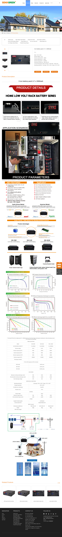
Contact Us (3, 518)
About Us (3, 517)
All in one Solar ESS (33, 41)
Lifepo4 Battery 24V (43, 41)
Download (55, 71)
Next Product (46, 71)
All (4, 39)
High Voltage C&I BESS (41, 39)
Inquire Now (38, 71)
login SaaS (3, 519)
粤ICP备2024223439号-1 (50, 518)
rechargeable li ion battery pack (53, 501)
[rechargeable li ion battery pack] (53, 493)
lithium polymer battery (9, 501)
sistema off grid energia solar (24, 501)
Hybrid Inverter (10, 39)
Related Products (7, 482)
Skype (59, 269)
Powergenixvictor (31, 522)
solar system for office (38, 501)
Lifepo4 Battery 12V (24, 41)
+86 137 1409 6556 (32, 519)
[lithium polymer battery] (9, 493)
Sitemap (44, 519)
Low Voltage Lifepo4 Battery (17, 523)
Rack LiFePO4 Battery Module (13, 41)
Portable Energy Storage (17, 524)
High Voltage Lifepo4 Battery (20, 39)
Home (3, 513)
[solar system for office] (38, 493)
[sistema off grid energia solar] (23, 493)
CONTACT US (29, 511)
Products (3, 514)
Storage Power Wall (31, 39)
